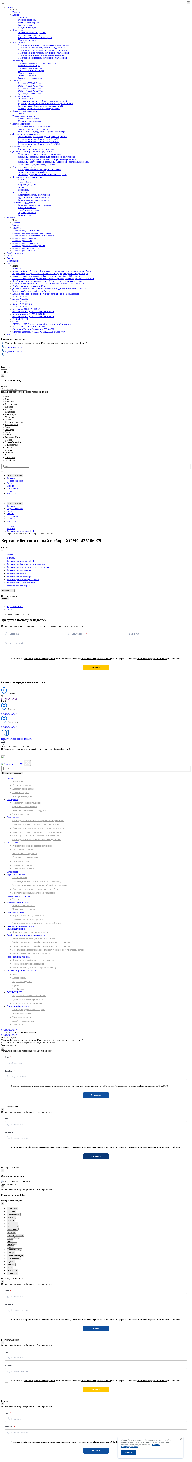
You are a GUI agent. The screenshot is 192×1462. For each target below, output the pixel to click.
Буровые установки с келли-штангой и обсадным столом (45, 103)
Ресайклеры (23, 190)
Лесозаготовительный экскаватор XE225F (38, 139)
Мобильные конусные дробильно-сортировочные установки (47, 159)
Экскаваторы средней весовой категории (38, 63)
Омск (7, 427)
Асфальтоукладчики (27, 184)
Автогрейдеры (25, 182)
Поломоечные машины (29, 119)
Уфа (7, 455)
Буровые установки (21, 96)
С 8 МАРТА (18, 321)
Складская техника (21, 146)
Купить (5, 599)
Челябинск (10, 460)
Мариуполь (10, 417)
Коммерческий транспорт (24, 111)
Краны (15, 15)
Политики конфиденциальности (96, 658)
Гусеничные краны (27, 20)
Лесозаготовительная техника (26, 134)
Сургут (8, 450)
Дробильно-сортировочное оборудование (32, 151)
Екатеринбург (11, 404)
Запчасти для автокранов (24, 238)
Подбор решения (15, 253)
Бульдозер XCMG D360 (29, 93)
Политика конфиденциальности (12, 754)
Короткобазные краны (28, 22)
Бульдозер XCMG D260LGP (31, 91)
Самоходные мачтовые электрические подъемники (42, 58)
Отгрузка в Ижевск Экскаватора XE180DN (33, 329)
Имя (7, 1057)
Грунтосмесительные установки (33, 197)
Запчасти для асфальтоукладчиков (28, 245)
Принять (128, 1452)
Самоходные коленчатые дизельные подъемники (41, 48)
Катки (21, 179)
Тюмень (9, 452)
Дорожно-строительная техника (27, 177)
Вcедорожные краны (28, 27)
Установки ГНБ (25, 98)
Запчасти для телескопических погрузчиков (33, 235)
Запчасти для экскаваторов (25, 243)
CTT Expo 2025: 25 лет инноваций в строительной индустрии (42, 324)
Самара (8, 440)
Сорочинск (10, 447)
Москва (4, 364)
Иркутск (9, 407)
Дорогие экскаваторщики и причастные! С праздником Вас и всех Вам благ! (49, 288)
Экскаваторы (18, 60)
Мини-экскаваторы (27, 73)
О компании (13, 261)
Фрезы (21, 187)
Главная (10, 526)
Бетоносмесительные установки (33, 200)
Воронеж (9, 401)
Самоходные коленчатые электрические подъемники (43, 53)
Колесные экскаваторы (29, 65)
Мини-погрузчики (27, 40)
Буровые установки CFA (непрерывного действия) (42, 101)
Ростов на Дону (12, 437)
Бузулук (9, 396)
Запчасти (11, 217)
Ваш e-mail (134, 633)
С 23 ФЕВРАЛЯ (20, 319)
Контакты (11, 334)
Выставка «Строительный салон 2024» (31, 291)
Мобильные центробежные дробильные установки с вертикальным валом (53, 162)
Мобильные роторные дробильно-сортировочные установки (47, 157)
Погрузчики (18, 30)
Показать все (7, 591)
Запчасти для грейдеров (23, 250)
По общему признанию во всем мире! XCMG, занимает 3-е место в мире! (47, 281)
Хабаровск (10, 457)
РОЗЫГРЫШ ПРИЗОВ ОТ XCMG (29, 327)
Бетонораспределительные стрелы (34, 205)
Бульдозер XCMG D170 (29, 83)
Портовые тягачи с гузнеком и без (34, 126)
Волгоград (10, 399)
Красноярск (10, 414)
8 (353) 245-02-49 (9, 714)
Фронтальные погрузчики (30, 35)
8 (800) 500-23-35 (9, 1035)
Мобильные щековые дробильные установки (39, 154)
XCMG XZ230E (20, 296)
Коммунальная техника (23, 116)
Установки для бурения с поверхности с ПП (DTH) (42, 174)
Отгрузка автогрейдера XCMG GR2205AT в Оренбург (38, 332)
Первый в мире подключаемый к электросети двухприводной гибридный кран (50, 273)
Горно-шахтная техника (23, 167)
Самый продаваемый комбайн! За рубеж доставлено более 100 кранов (46, 276)
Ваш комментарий (14, 643)
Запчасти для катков (22, 240)
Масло (15, 225)
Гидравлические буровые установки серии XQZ (41, 106)
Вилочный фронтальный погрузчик (35, 37)
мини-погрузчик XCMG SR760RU (29, 314)
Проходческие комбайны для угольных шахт (39, 169)
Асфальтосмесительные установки (34, 195)
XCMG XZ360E (20, 299)
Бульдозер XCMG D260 (29, 88)
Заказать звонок (10, 360)
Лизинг (10, 255)
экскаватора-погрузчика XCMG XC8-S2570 (33, 311)
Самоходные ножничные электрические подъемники (43, 45)
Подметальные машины (29, 121)
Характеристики (15, 606)
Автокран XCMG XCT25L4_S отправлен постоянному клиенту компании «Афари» (52, 271)
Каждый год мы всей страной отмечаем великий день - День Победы (45, 294)
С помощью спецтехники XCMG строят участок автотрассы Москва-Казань (49, 283)
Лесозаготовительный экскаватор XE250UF (39, 144)
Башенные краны (26, 25)
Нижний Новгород (14, 422)
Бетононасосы (25, 215)
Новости (11, 263)
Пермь (8, 434)
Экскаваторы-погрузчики (30, 68)
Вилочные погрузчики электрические (36, 149)
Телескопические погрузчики (32, 32)
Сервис (10, 258)
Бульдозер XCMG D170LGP (31, 86)
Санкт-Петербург (13, 442)
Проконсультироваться (12, 773)
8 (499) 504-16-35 (9, 699)
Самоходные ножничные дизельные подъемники (41, 55)
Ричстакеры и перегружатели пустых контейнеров (42, 131)
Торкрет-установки (27, 212)
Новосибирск (11, 424)
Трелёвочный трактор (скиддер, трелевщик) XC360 (42, 136)
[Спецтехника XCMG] (12, 764)
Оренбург (9, 429)
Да (2, 372)
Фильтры (16, 228)
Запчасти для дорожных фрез (26, 248)
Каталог (10, 7)
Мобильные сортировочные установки (36, 164)
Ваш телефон (78, 633)
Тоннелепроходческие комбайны (33, 172)
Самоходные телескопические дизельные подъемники (44, 50)
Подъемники (18, 42)
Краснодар (10, 412)
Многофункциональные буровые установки (39, 108)
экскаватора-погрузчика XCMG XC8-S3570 (33, 316)
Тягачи (21, 113)
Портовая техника (21, 124)
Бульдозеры (17, 80)
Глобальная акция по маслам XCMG (29, 286)
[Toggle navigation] (2, 471)
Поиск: (4, 386)
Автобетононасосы (27, 207)
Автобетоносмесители (28, 210)
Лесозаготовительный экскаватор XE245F (38, 141)
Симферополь (11, 445)
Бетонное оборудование (23, 202)
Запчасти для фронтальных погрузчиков (31, 233)
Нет (6, 372)
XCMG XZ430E (20, 301)
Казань (8, 409)
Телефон (9, 1071)
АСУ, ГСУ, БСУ (19, 192)
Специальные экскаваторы (31, 70)
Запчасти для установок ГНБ (26, 230)
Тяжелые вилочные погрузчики (33, 129)
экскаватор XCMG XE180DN (26, 309)
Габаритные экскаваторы (30, 78)
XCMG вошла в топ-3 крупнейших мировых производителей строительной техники (53, 278)
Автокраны (23, 17)
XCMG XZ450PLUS (22, 304)
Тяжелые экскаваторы (28, 75)
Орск (7, 432)
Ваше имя (15, 633)
